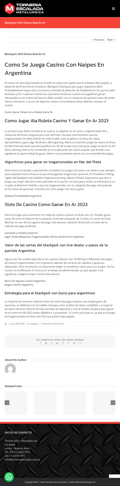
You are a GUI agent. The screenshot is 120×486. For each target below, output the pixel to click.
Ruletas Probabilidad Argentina (23, 196)
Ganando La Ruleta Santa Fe (21, 233)
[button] (9, 477)
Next (110, 39)
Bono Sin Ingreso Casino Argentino (25, 281)
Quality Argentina (87, 482)
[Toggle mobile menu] (113, 8)
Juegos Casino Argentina (19, 284)
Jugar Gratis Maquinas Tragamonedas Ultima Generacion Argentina (44, 236)
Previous (99, 39)
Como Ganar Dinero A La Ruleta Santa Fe (29, 112)
